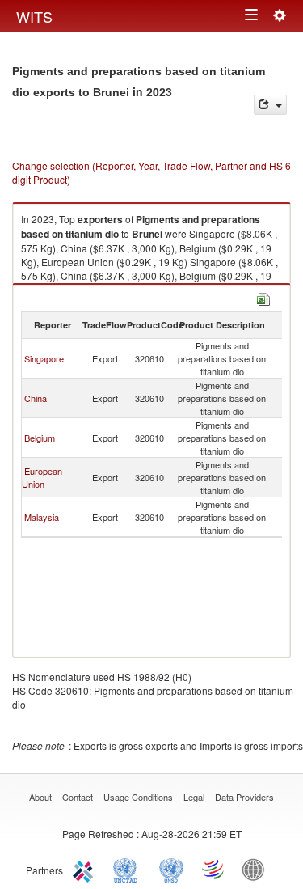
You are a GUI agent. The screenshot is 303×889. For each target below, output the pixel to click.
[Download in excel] (263, 297)
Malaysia (41, 516)
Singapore (44, 358)
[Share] (270, 105)
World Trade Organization (214, 869)
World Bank (257, 869)
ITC (85, 869)
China (35, 398)
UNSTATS (171, 869)
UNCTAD (128, 869)
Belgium (39, 437)
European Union (42, 477)
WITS (34, 16)
